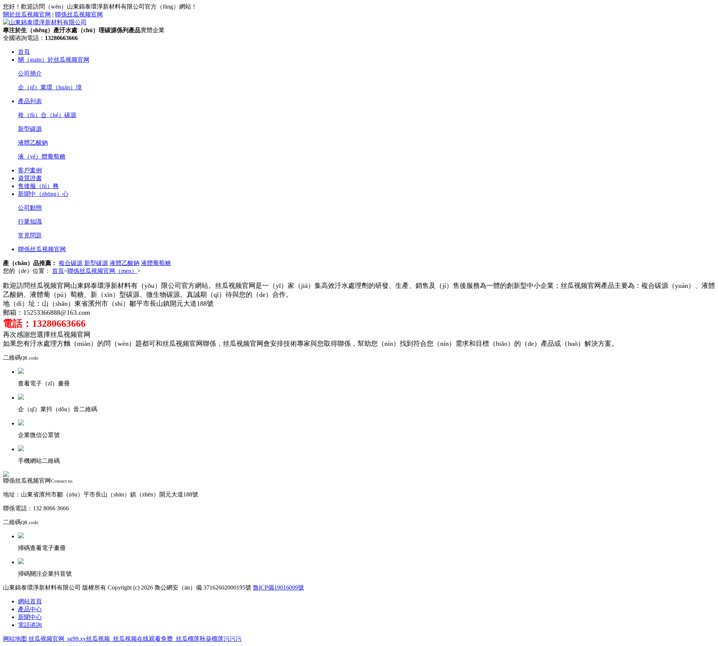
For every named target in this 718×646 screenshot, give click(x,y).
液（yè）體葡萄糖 (41, 156)
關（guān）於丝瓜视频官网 (53, 59)
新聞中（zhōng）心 (43, 194)
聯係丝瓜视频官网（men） (102, 271)
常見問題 (30, 235)
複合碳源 (71, 263)
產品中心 (30, 609)
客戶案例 (30, 170)
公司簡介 (30, 73)
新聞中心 (30, 617)
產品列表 (30, 101)
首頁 (24, 52)
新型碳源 (30, 129)
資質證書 (30, 178)
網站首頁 (30, 601)
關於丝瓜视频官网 (27, 14)
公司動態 (30, 207)
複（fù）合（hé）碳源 (47, 115)
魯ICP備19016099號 (278, 587)
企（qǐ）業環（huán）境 (50, 87)
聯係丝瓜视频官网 (79, 14)
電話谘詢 (30, 625)
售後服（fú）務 (38, 186)
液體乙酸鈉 (33, 142)
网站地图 (15, 639)
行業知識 (30, 221)
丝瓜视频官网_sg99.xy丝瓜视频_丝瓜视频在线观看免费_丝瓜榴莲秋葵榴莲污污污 (135, 639)
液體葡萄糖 (156, 263)
